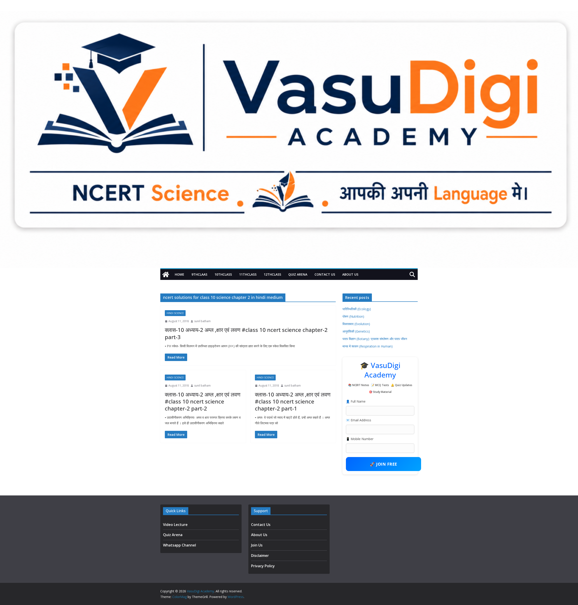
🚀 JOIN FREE (383, 464)
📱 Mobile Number (359, 439)
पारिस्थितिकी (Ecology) (357, 309)
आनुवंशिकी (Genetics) (356, 331)
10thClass (223, 274)
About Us (350, 274)
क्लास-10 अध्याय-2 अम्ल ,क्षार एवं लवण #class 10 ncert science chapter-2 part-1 (293, 401)
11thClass (247, 274)
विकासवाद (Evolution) (356, 324)
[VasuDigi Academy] (165, 274)
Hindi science (175, 313)
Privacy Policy (263, 565)
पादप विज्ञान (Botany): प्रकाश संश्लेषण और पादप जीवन (375, 339)
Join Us (257, 545)
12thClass (272, 274)
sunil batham (202, 321)
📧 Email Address (358, 420)
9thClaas (199, 274)
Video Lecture (175, 524)
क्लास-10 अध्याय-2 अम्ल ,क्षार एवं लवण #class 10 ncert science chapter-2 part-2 (202, 401)
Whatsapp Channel (179, 545)
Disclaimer (260, 555)
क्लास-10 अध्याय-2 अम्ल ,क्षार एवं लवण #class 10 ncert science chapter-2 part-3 (246, 333)
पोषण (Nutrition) (353, 316)
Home (179, 274)
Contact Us (325, 274)
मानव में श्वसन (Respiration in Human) (368, 346)
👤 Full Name (356, 401)
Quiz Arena (297, 274)
